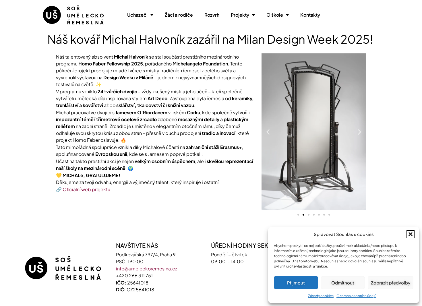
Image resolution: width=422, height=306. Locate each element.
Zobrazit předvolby (390, 282)
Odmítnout (342, 282)
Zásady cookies (321, 296)
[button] (410, 234)
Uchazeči (137, 15)
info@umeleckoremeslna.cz (146, 269)
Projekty (240, 15)
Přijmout (296, 282)
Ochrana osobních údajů (356, 296)
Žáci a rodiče (179, 15)
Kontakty (310, 15)
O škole (274, 15)
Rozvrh (211, 15)
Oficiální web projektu (86, 189)
